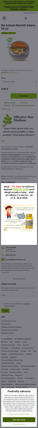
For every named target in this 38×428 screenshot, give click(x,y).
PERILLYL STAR (21, 189)
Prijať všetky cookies (19, 420)
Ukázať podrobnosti (19, 424)
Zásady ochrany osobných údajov (19, 414)
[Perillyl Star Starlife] (19, 231)
